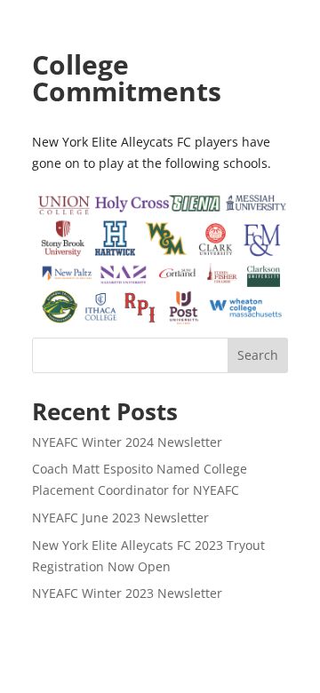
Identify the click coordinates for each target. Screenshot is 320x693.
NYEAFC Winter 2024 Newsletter (127, 442)
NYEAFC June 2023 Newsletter (120, 517)
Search (257, 354)
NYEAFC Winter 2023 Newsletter (127, 593)
